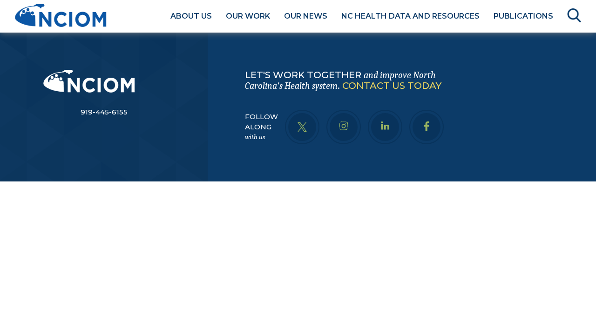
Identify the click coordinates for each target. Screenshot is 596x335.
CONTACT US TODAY (391, 85)
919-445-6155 (104, 111)
